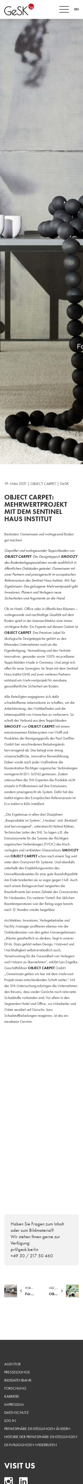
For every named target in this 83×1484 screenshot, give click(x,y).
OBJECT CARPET (43, 483)
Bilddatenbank (17, 1380)
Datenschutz (16, 1412)
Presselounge (17, 1372)
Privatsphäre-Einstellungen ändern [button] (37, 1428)
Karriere (11, 1396)
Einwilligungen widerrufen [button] (30, 1444)
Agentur (12, 1364)
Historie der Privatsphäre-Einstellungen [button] (40, 1436)
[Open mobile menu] (64, 9)
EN (76, 9)
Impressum (14, 1404)
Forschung (15, 1388)
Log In (10, 1420)
